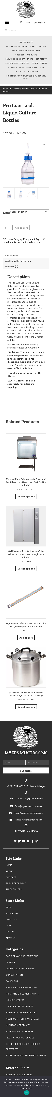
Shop (9, 907)
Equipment (41, 59)
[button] (44, 145)
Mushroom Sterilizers (17, 63)
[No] (48, 1086)
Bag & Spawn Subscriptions (26, 50)
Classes (12, 67)
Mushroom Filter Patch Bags (21, 46)
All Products (26, 42)
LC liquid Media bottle (24, 241)
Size (6, 212)
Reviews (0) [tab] (11, 266)
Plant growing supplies (20, 1037)
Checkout (11, 919)
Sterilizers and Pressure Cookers (26, 1055)
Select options (26, 496)
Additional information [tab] (18, 260)
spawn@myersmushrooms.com (28, 813)
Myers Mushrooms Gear (31, 67)
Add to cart (21, 227)
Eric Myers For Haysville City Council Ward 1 (26, 77)
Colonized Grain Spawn (20, 968)
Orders (10, 931)
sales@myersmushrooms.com (28, 819)
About (9, 871)
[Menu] (7, 22)
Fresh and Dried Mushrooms (22, 993)
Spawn (42, 46)
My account (13, 913)
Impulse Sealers (15, 1000)
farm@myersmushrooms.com (28, 806)
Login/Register (39, 22)
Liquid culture (32, 242)
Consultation (39, 63)
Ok (26, 1092)
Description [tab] (11, 255)
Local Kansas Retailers (26, 72)
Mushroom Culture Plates (21, 1012)
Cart (8, 925)
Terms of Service (16, 883)
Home (5, 88)
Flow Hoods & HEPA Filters (19, 59)
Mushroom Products (26, 55)
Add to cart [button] (26, 637)
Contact (11, 877)
